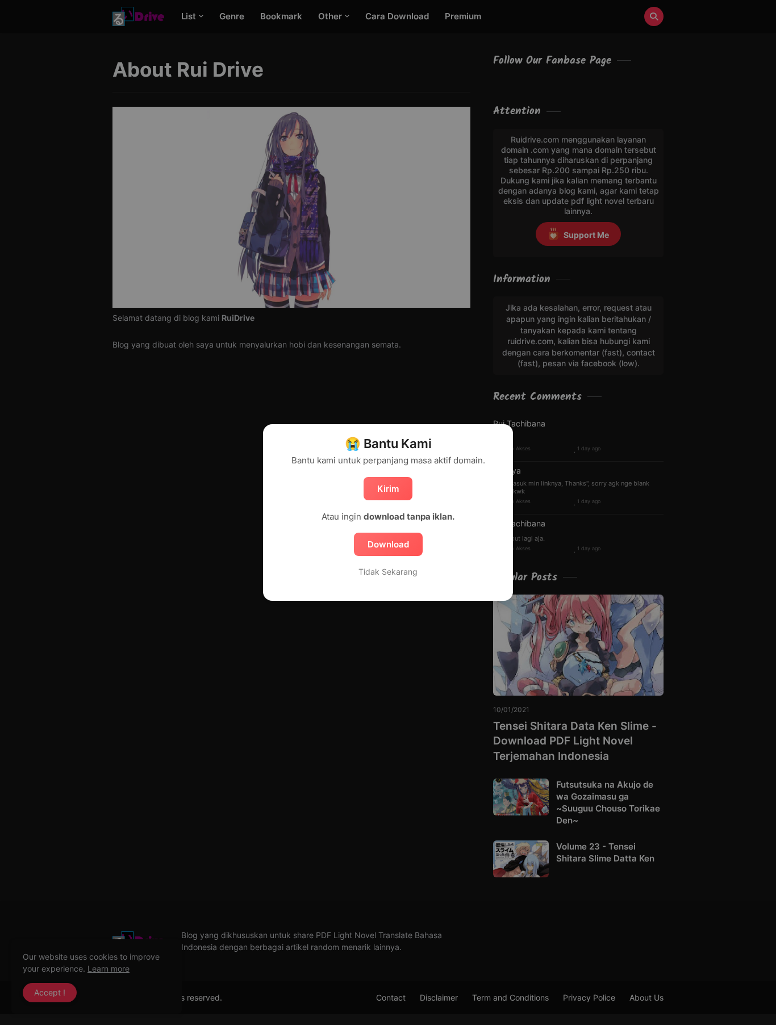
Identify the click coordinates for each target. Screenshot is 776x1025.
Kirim (388, 488)
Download (388, 544)
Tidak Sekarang (388, 571)
